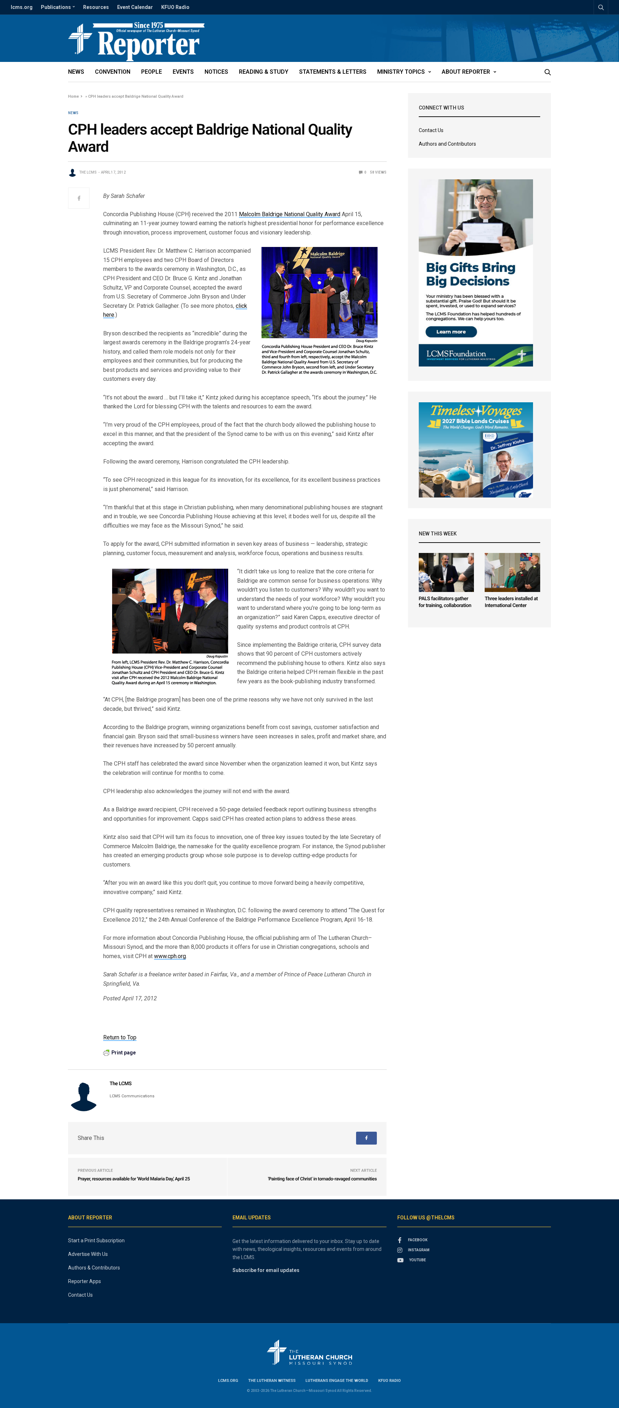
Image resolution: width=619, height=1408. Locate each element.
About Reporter (466, 71)
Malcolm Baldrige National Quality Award (289, 214)
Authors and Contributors (447, 144)
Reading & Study (263, 71)
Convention (112, 71)
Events (183, 71)
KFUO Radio (175, 7)
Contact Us (431, 130)
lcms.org (22, 7)
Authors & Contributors (94, 1268)
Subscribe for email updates (265, 1270)
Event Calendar (135, 7)
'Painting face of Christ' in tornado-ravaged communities (322, 1179)
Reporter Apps (84, 1281)
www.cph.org (170, 956)
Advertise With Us (88, 1254)
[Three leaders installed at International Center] (512, 572)
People (151, 71)
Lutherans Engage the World (337, 1380)
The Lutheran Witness (272, 1380)
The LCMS (88, 172)
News (76, 71)
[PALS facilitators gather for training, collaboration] (446, 572)
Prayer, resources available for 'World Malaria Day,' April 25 (134, 1179)
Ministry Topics (401, 71)
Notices (216, 71)
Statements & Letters (332, 71)
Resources (96, 7)
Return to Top (119, 1037)
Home (73, 96)
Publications (56, 7)
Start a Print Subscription (96, 1240)
